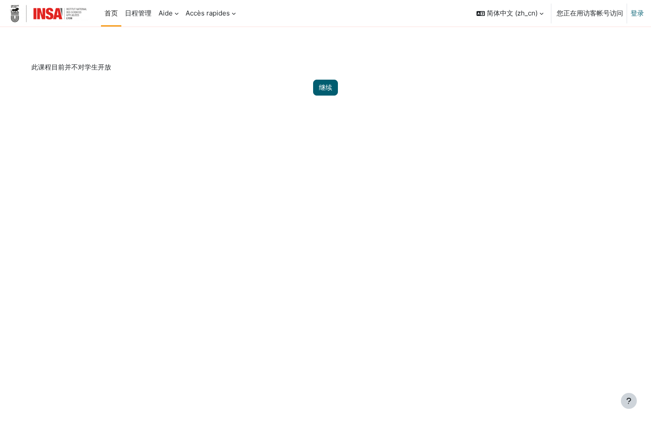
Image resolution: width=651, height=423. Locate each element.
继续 (325, 87)
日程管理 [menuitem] (138, 13)
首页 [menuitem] (111, 13)
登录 (637, 13)
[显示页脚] (629, 401)
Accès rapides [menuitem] (208, 13)
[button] (510, 13)
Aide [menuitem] (166, 13)
